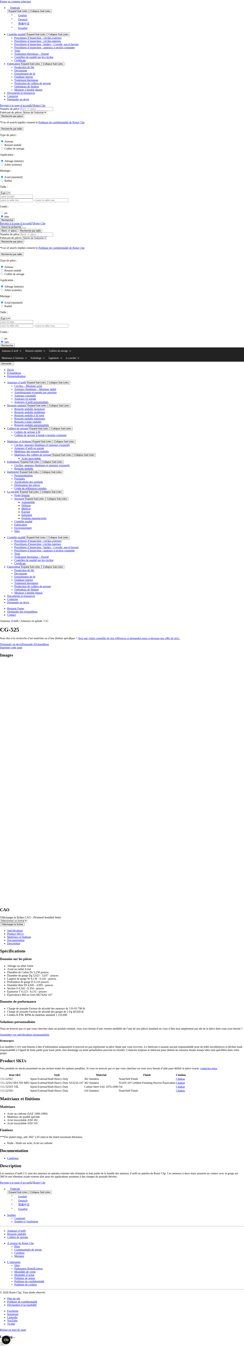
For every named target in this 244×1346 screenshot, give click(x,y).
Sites (17, 531)
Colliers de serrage (58, 351)
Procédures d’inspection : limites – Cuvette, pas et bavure (46, 44)
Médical (26, 508)
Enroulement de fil (24, 73)
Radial (8, 180)
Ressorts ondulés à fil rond (29, 415)
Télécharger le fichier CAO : (30, 917)
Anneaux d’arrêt (10, 351)
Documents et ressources (21, 92)
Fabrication (13, 63)
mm (6, 216)
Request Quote (15, 608)
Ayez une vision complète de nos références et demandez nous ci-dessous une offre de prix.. (129, 638)
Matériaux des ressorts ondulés (31, 451)
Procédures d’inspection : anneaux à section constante (44, 47)
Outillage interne (23, 76)
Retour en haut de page (13, 1329)
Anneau (8, 141)
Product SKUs (15, 933)
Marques (19, 1256)
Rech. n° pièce (9, 230)
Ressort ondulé (12, 145)
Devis (10, 369)
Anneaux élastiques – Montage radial (35, 389)
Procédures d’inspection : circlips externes (37, 37)
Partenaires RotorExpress (28, 1268)
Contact (11, 614)
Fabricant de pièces (11, 112)
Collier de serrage (14, 148)
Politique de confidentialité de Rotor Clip (61, 122)
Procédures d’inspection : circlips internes (37, 41)
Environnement (23, 527)
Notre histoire (22, 495)
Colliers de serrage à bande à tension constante (40, 435)
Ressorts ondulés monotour (29, 409)
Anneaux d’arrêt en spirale (29, 448)
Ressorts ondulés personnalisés (31, 425)
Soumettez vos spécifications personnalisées (24, 1034)
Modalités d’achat (24, 1274)
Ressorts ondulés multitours (29, 412)
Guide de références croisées (30, 488)
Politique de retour (24, 1278)
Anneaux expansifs (25, 395)
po (5, 212)
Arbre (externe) (13, 164)
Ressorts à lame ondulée (27, 421)
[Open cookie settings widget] (6, 1340)
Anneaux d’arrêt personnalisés (31, 402)
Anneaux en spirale (25, 398)
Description (13, 943)
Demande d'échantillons (35, 644)
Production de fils (24, 67)
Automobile (28, 502)
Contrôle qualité (16, 34)
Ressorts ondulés (33, 351)
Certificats (20, 60)
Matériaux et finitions (13, 358)
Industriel (26, 515)
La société (71, 358)
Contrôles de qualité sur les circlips (33, 57)
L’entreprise (14, 1262)
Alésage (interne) (14, 161)
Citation (180, 1078)
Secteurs (19, 498)
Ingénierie (54, 358)
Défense (26, 505)
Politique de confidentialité (29, 1281)
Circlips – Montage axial (28, 386)
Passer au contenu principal (15, 1)
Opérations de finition (26, 86)
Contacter (12, 96)
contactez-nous (208, 1068)
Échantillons (14, 373)
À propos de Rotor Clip (20, 1243)
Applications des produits (28, 481)
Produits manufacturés (33, 518)
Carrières (19, 1252)
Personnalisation (16, 376)
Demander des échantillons (22, 611)
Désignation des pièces (27, 485)
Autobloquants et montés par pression (35, 392)
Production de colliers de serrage (32, 83)
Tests (17, 50)
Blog (17, 1246)
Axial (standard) (13, 177)
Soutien (11, 1215)
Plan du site (13, 1298)
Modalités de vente (25, 1271)
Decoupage (20, 70)
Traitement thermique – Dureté (31, 53)
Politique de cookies (25, 1284)
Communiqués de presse (28, 1249)
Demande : (7, 363)
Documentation (15, 940)
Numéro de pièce (9, 108)
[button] (11, 129)
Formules (19, 478)
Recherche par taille (30, 230)
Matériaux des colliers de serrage (32, 454)
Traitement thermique (26, 80)
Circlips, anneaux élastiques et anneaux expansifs (42, 445)
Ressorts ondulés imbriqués (29, 418)
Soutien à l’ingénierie (26, 1221)
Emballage (36, 358)
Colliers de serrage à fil (27, 432)
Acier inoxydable (31, 458)
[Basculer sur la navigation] (24, 227)
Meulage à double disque (28, 89)
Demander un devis (18, 99)
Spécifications (15, 930)
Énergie (25, 511)
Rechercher (7, 220)
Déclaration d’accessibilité (22, 1304)
